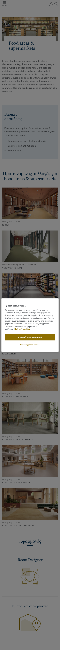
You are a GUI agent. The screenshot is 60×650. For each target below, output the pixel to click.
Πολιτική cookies (22, 329)
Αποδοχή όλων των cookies (30, 337)
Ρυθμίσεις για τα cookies (30, 345)
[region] (29, 325)
